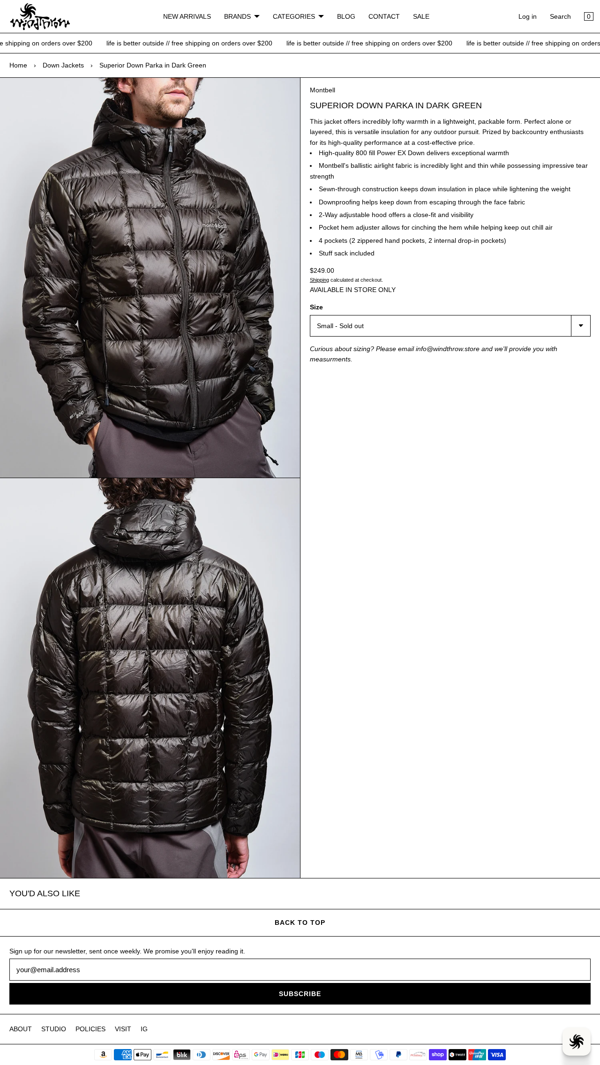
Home (18, 65)
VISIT (123, 1029)
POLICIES (90, 1029)
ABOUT (20, 1029)
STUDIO (53, 1029)
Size (316, 307)
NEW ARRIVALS (187, 16)
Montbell (322, 90)
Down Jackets (63, 65)
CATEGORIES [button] (294, 16)
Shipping (319, 280)
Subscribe (300, 994)
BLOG (346, 16)
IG (144, 1029)
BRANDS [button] (237, 16)
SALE (421, 16)
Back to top (300, 922)
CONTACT (384, 16)
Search (560, 16)
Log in (527, 16)
